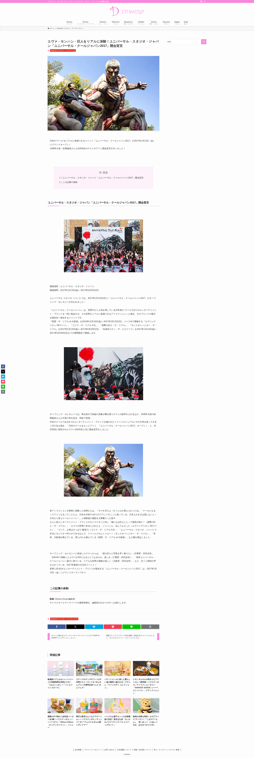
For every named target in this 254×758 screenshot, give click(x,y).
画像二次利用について (142, 750)
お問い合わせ (109, 750)
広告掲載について (124, 750)
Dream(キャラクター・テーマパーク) (63, 50)
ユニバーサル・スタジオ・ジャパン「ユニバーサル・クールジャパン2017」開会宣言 (103, 178)
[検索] (204, 1)
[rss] (201, 1)
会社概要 (78, 750)
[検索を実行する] (203, 41)
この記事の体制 (70, 182)
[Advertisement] (186, 65)
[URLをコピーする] (150, 626)
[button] (57, 626)
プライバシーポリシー (92, 750)
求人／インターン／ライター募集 (166, 750)
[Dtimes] (127, 11)
